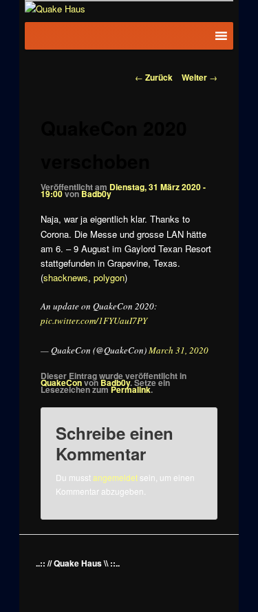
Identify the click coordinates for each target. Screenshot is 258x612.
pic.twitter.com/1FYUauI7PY (94, 320)
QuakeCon (61, 382)
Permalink (131, 389)
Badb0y (96, 193)
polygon (109, 277)
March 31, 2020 (178, 350)
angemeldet (115, 477)
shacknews (65, 277)
